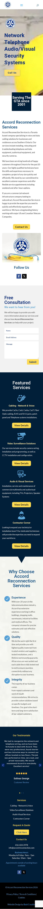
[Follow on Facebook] (19, 276)
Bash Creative (30, 904)
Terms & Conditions (27, 894)
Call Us (12, 72)
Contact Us (21, 226)
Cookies (21, 897)
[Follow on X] (24, 276)
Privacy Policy (12, 894)
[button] (3, 765)
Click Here (21, 832)
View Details (21, 425)
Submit (32, 362)
